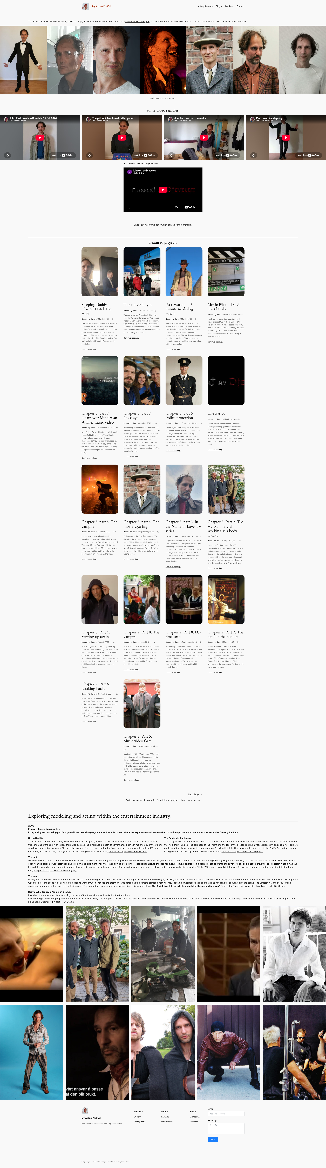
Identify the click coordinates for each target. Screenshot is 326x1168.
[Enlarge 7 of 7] (322, 29)
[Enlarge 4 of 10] (257, 909)
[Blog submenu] (221, 6)
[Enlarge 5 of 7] (229, 29)
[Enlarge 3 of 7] (136, 29)
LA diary (233, 832)
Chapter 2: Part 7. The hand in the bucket (226, 634)
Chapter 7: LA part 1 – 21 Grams (57, 902)
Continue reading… (89, 349)
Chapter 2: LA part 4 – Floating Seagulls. (242, 851)
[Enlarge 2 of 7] (90, 29)
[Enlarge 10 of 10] (322, 1008)
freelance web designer (137, 21)
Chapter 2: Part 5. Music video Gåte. (138, 738)
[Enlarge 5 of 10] (322, 909)
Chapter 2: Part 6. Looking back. (96, 686)
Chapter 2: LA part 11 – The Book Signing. (55, 870)
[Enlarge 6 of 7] (276, 29)
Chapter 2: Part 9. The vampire (142, 634)
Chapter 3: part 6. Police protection (180, 415)
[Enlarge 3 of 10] (191, 909)
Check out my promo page (147, 224)
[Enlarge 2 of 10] (125, 909)
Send (212, 1139)
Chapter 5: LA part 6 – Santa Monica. (128, 851)
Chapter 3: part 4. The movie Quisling (141, 524)
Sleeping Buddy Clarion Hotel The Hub (97, 309)
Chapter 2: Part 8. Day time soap (184, 634)
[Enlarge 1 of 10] (60, 909)
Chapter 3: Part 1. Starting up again (96, 634)
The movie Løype (138, 305)
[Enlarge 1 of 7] (43, 29)
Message (212, 1120)
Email (210, 1109)
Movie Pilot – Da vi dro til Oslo (223, 307)
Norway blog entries (146, 800)
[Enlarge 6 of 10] (60, 1008)
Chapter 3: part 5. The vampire (99, 524)
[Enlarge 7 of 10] (125, 1008)
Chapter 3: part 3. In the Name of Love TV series (183, 526)
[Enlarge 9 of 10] (257, 1008)
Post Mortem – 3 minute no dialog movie (179, 309)
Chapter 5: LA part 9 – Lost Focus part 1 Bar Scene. (259, 886)
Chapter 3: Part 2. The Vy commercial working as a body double (226, 529)
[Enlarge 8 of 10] (191, 1008)
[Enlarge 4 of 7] (183, 29)
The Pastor (216, 413)
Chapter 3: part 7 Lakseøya (137, 415)
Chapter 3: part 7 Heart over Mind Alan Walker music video (99, 418)
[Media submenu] (232, 6)
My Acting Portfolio (102, 6)
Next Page (195, 794)
